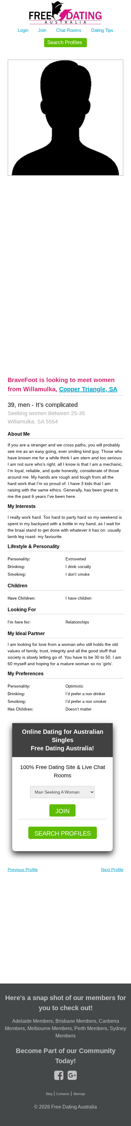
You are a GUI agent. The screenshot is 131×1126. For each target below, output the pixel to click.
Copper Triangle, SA (88, 389)
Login (23, 30)
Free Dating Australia (74, 1106)
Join (42, 30)
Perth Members (90, 1028)
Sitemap (79, 1094)
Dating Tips (102, 30)
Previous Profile (23, 869)
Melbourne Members (49, 1028)
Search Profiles (64, 42)
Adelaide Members (32, 1021)
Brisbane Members (75, 1021)
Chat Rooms (68, 30)
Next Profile (112, 869)
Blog (49, 1094)
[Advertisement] (65, 275)
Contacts (62, 1094)
